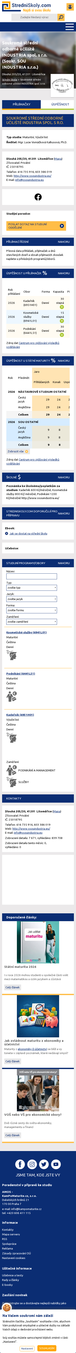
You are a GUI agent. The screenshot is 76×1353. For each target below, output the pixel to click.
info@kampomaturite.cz (26, 1209)
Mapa (58, 158)
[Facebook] (38, 197)
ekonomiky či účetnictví (32, 1049)
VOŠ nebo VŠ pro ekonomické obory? (33, 1114)
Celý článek (12, 987)
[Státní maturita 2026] (38, 942)
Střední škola (9, 79)
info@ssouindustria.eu (29, 179)
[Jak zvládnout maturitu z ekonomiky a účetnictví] (38, 1015)
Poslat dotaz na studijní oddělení (27, 225)
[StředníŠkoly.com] (26, 6)
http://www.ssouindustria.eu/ (32, 175)
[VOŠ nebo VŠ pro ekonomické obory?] (38, 1089)
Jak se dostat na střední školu (28, 533)
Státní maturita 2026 (20, 966)
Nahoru (64, 241)
